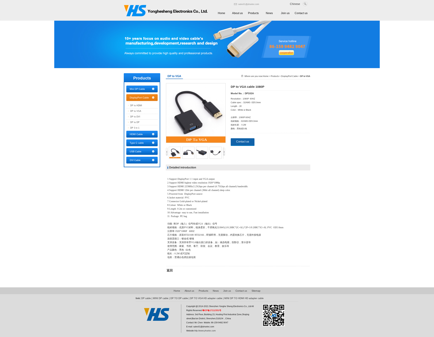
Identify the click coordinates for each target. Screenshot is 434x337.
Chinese (295, 4)
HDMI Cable (136, 134)
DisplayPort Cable (139, 97)
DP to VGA (135, 111)
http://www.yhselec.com (205, 331)
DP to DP (135, 122)
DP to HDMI (136, 105)
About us (237, 13)
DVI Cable (135, 160)
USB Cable (135, 151)
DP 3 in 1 (134, 128)
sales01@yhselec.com (248, 4)
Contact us (301, 13)
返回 (170, 270)
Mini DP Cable (137, 89)
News (269, 13)
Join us (285, 13)
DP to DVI (135, 116)
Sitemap (256, 290)
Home (221, 13)
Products (253, 13)
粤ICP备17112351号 (211, 310)
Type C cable (137, 142)
